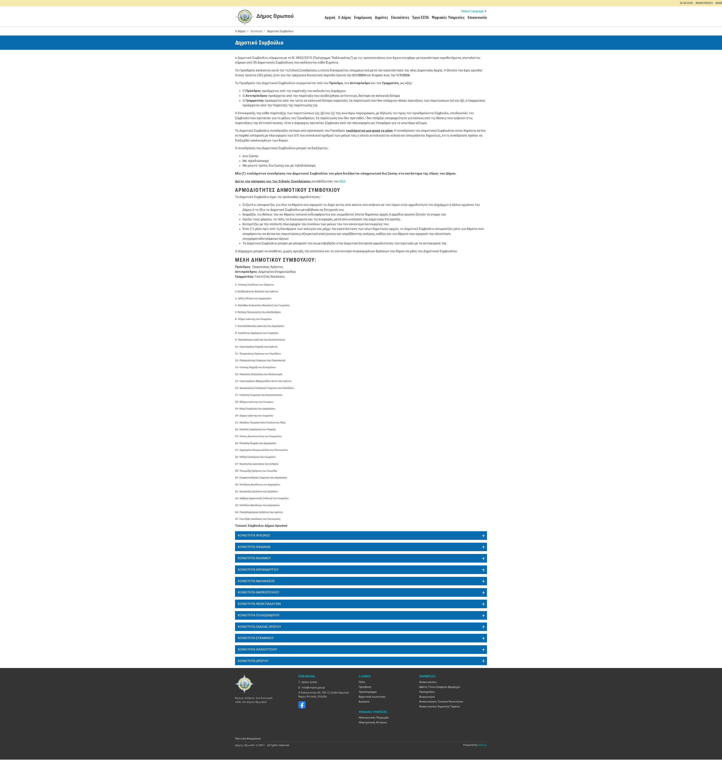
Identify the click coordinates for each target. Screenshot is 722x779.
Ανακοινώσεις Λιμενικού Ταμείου (439, 706)
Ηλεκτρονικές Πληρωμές (374, 717)
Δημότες (381, 17)
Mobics (482, 745)
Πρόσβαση (365, 686)
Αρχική (330, 17)
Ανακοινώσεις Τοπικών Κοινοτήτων (441, 701)
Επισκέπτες (400, 17)
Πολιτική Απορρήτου (248, 738)
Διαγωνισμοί (427, 696)
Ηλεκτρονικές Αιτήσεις (373, 722)
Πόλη (362, 682)
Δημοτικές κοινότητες (372, 696)
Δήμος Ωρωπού (274, 16)
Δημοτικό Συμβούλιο (280, 31)
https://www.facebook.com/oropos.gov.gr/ (302, 704)
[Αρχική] (245, 684)
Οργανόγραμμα (368, 691)
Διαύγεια (364, 701)
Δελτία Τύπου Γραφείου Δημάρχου (439, 686)
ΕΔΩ (342, 181)
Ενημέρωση (363, 17)
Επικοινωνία (477, 17)
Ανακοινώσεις (428, 682)
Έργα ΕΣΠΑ (420, 17)
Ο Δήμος (344, 17)
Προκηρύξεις (427, 691)
